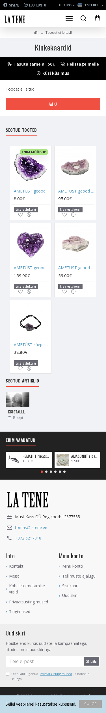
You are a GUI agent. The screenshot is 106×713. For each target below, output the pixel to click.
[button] (42, 472)
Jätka (53, 104)
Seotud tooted (21, 130)
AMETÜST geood (30, 191)
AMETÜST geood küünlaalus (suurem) (76, 191)
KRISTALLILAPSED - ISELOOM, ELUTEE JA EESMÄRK (17, 411)
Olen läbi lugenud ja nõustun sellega (50, 676)
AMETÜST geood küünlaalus (76, 267)
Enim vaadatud (21, 440)
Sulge (90, 703)
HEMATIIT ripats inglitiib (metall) (36, 456)
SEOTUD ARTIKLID (22, 381)
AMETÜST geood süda (32, 267)
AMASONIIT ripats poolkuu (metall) (84, 456)
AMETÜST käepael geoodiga (32, 344)
